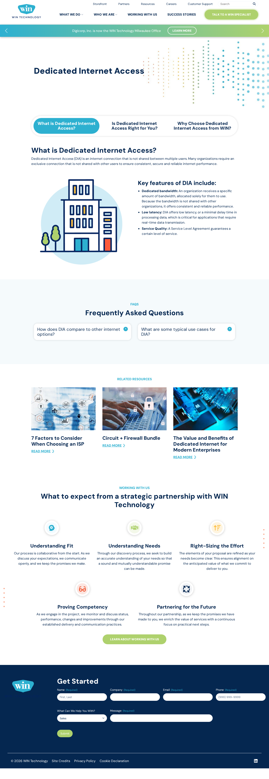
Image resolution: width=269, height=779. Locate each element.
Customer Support (200, 4)
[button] (6, 31)
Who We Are (104, 14)
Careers (171, 4)
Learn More (182, 31)
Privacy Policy (85, 761)
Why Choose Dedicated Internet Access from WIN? (202, 126)
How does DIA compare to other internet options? (78, 332)
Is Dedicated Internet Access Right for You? (134, 126)
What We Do (69, 14)
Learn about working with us (134, 639)
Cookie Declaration (114, 761)
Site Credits (61, 761)
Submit (64, 733)
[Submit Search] (254, 4)
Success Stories (181, 14)
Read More (41, 451)
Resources (148, 4)
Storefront (100, 4)
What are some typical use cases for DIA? (178, 332)
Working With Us (142, 14)
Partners (123, 4)
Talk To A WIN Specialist (231, 15)
